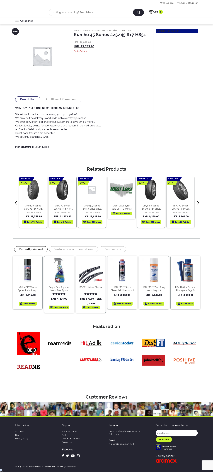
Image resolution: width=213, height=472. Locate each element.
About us (19, 431)
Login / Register (188, 3)
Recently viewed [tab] (31, 249)
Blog (17, 435)
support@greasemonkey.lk (121, 444)
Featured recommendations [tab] (73, 249)
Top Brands (86, 30)
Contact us (67, 442)
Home (76, 30)
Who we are (167, 3)
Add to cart (29, 281)
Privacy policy (21, 438)
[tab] (27, 99)
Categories (26, 20)
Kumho (97, 30)
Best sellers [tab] (112, 249)
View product (33, 207)
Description (27, 99)
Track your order (69, 431)
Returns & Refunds (71, 438)
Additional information (60, 99)
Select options (92, 284)
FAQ (64, 435)
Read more (34, 200)
